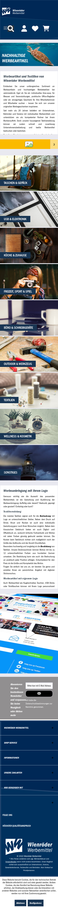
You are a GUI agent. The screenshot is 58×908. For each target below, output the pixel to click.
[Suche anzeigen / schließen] (11, 28)
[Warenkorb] (46, 28)
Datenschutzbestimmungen (37, 703)
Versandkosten (11, 862)
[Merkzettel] (35, 28)
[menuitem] (24, 29)
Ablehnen (20, 903)
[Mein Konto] (24, 28)
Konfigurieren (36, 903)
